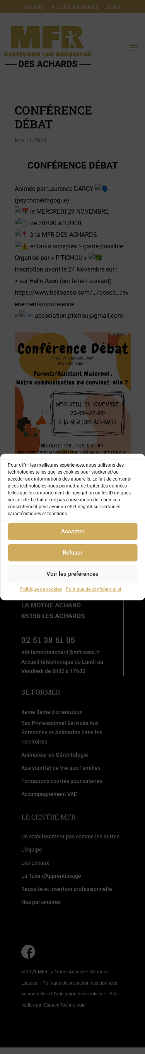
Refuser (72, 552)
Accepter (72, 531)
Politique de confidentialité (93, 589)
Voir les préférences (72, 573)
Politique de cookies (41, 589)
